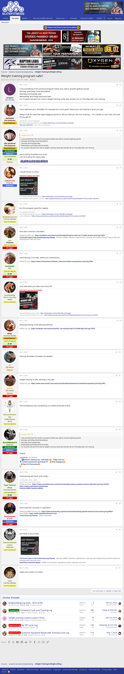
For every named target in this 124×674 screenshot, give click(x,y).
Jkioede (11, 620)
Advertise (5, 669)
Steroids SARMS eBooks (43, 18)
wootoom (114, 620)
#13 (120, 429)
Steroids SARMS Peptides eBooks (31, 488)
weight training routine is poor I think (26, 617)
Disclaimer (21, 669)
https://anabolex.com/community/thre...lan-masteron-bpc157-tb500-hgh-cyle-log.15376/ (63, 329)
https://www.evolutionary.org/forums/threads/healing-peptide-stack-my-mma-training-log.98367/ (77, 511)
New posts (5, 22)
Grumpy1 (12, 613)
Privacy (13, 669)
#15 (120, 503)
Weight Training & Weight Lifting (35, 620)
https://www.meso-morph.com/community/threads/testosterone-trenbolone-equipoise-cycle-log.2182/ (68, 383)
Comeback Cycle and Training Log (36, 610)
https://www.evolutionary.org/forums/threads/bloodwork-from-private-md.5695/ (72, 199)
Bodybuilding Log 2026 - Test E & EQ (26, 602)
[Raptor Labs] (22, 62)
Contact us (83, 669)
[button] (29, 18)
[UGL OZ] (101, 49)
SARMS (100, 18)
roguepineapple (111, 627)
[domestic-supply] (22, 49)
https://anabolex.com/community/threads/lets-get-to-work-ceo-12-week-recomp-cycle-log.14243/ (70, 235)
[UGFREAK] (62, 62)
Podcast (73, 18)
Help (115, 669)
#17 (120, 568)
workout (32, 80)
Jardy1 (11, 628)
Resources (60, 18)
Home (5, 18)
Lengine (6, 80)
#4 (120, 168)
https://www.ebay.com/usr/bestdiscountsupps (58, 123)
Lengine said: (26, 135)
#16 (120, 530)
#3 (120, 130)
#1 (120, 85)
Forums (15, 18)
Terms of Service (46, 669)
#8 (120, 282)
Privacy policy (107, 669)
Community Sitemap (69, 669)
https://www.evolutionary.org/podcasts (33, 486)
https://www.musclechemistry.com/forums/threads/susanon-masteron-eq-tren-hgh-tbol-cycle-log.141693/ (70, 484)
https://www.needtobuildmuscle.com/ (43, 513)
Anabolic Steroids (36, 605)
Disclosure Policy (32, 669)
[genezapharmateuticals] (81, 36)
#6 (120, 227)
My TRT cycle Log (29, 625)
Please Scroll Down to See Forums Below (62, 27)
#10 (120, 352)
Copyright (57, 669)
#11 (120, 376)
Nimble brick (13, 635)
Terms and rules (94, 669)
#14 (120, 472)
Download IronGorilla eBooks (29, 562)
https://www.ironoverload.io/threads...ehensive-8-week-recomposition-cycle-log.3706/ (62, 261)
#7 (120, 253)
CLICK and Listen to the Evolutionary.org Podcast (37, 237)
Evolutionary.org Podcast (28, 515)
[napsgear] (41, 36)
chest (26, 80)
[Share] (117, 84)
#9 (120, 321)
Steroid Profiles (86, 18)
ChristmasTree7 (14, 605)
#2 (120, 105)
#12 (120, 401)
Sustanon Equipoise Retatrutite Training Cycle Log (45, 632)
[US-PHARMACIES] (62, 49)
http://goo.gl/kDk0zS (26, 125)
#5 (120, 204)
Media (24, 18)
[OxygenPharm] (101, 62)
